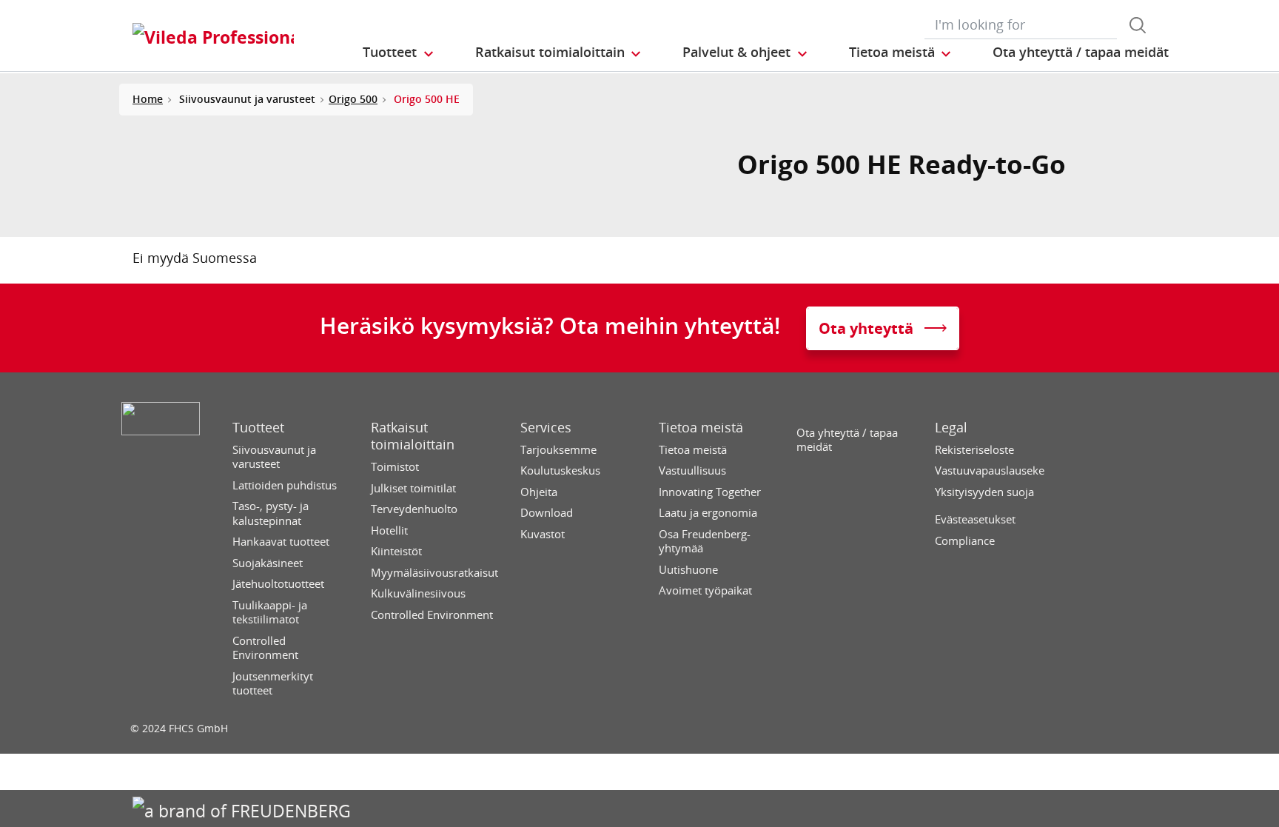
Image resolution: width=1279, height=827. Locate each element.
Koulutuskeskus (560, 470)
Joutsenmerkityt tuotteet (272, 683)
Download (546, 513)
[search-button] (1137, 25)
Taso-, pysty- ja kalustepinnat (270, 513)
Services (545, 427)
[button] (399, 52)
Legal (951, 427)
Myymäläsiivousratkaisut (434, 573)
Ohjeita (538, 492)
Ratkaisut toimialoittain (412, 436)
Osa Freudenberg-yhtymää (705, 541)
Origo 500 (353, 99)
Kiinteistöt (396, 551)
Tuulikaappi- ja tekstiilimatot (269, 612)
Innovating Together (710, 492)
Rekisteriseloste (974, 450)
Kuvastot (542, 534)
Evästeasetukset (975, 519)
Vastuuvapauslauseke (989, 470)
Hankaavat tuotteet (280, 542)
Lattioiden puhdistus (284, 485)
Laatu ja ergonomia (708, 513)
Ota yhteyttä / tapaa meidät (847, 440)
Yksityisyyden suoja (984, 492)
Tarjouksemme (558, 450)
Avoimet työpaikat (705, 590)
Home (147, 99)
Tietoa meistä (701, 427)
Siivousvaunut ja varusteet (274, 457)
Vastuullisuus (692, 470)
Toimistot (395, 467)
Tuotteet (258, 427)
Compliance (965, 541)
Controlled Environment (265, 648)
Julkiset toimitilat (413, 488)
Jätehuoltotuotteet (278, 584)
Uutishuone (688, 570)
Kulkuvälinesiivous (418, 593)
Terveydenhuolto (414, 509)
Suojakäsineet (267, 563)
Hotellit (389, 530)
